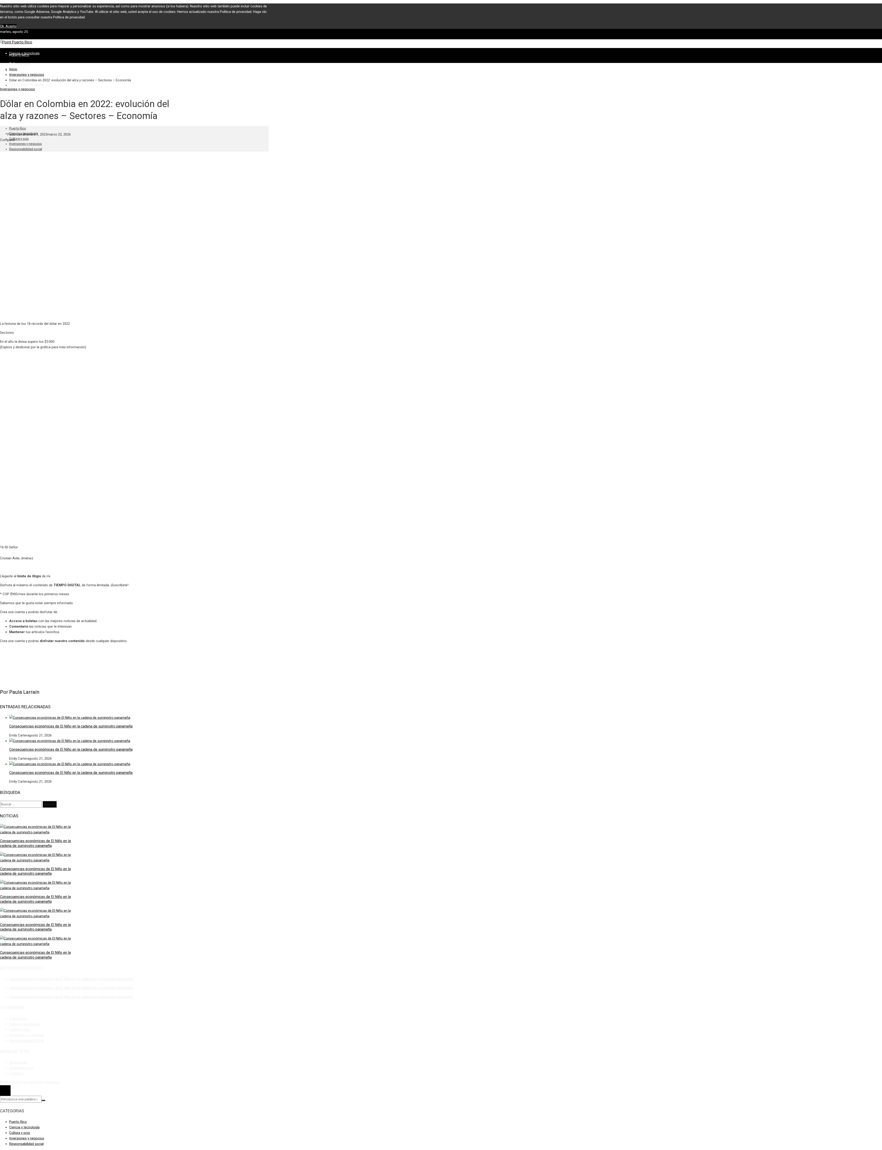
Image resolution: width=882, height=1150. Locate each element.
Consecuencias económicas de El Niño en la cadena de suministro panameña (71, 726)
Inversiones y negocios (17, 89)
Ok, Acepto (8, 26)
